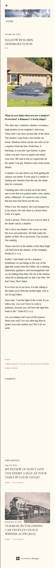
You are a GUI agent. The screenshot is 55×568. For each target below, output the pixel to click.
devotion (15, 364)
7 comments (17, 482)
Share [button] (7, 359)
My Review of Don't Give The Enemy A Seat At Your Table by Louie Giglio (26, 473)
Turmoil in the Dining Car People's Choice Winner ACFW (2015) (24, 530)
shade (7, 368)
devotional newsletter (39, 364)
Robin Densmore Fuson (22, 10)
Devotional (24, 364)
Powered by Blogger (30, 558)
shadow (14, 368)
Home (9, 21)
